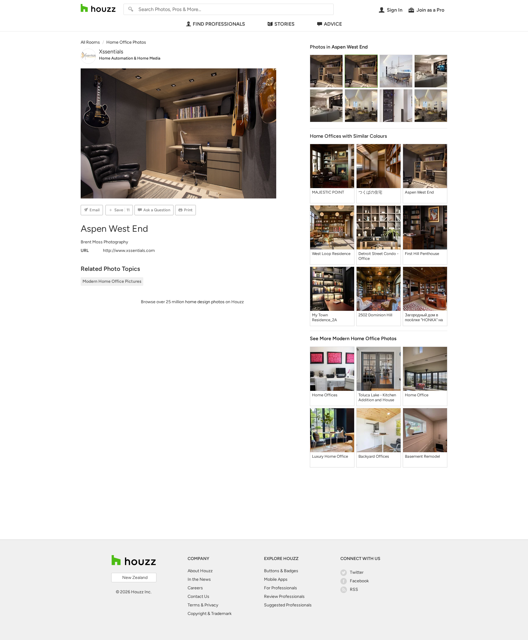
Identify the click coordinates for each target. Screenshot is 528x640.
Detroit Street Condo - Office (378, 256)
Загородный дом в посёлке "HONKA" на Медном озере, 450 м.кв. (424, 317)
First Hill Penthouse (422, 253)
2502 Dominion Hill (375, 315)
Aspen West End (350, 47)
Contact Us (198, 596)
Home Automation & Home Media (129, 58)
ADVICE (333, 24)
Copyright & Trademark (210, 613)
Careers (195, 588)
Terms (194, 605)
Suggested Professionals (288, 605)
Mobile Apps (276, 579)
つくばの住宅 (370, 192)
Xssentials (111, 51)
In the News (199, 579)
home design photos (205, 301)
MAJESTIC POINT (328, 192)
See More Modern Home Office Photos (353, 338)
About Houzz (200, 570)
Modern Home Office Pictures (111, 281)
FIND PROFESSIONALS (219, 24)
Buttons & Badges (281, 570)
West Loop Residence (331, 253)
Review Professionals (284, 596)
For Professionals (280, 588)
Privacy (211, 605)
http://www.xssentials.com (129, 250)
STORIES (284, 24)
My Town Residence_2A (324, 317)
